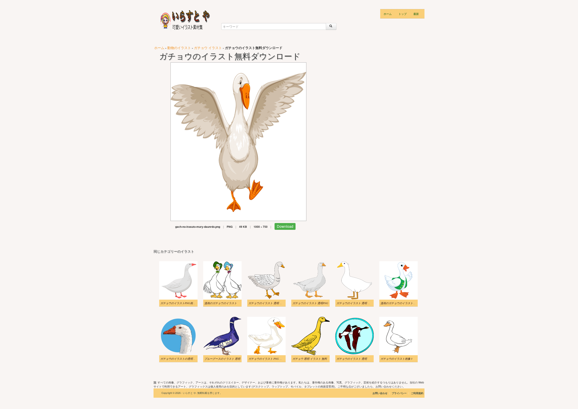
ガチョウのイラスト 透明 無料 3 (355, 303)
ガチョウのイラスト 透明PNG (310, 303)
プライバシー (399, 393)
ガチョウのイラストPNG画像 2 (179, 303)
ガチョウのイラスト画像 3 (396, 358)
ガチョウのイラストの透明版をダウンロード (187, 358)
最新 (416, 14)
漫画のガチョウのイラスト (220, 303)
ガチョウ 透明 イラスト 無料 (309, 358)
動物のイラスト (179, 47)
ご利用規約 (417, 393)
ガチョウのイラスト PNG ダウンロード (272, 358)
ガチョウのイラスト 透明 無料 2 (267, 303)
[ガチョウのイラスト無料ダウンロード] (238, 141)
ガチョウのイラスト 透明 (351, 358)
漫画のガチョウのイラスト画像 (399, 303)
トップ (403, 14)
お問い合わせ (380, 393)
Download (285, 226)
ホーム (388, 14)
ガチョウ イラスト (208, 47)
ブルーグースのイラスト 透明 (222, 358)
